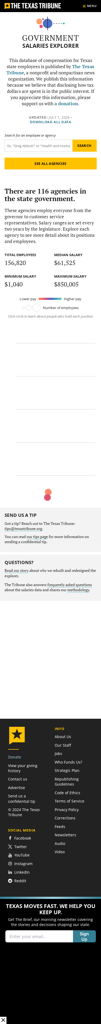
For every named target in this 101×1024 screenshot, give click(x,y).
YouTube (22, 855)
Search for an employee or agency (30, 135)
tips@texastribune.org (23, 528)
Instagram (23, 863)
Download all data (50, 121)
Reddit (20, 880)
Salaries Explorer (50, 45)
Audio (60, 843)
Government (50, 38)
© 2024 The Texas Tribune (24, 812)
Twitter (20, 846)
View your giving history (22, 768)
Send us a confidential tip (21, 798)
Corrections (65, 817)
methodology (78, 589)
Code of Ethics (67, 792)
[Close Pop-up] (3, 1020)
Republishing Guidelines (67, 781)
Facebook (22, 838)
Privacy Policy (67, 809)
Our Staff (63, 745)
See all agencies (50, 163)
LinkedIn (22, 872)
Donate (14, 757)
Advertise (16, 787)
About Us (63, 736)
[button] (50, 960)
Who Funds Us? (68, 762)
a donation (66, 104)
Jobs (58, 753)
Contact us (17, 779)
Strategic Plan (67, 770)
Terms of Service (69, 801)
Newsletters (65, 834)
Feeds (60, 826)
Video (60, 851)
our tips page (37, 536)
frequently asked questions (69, 584)
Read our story (17, 570)
